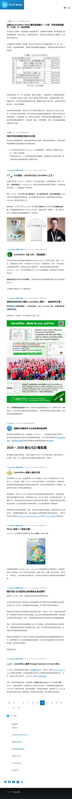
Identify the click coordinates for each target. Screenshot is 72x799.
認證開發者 (34, 670)
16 (61, 703)
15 (57, 703)
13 (47, 703)
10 (33, 703)
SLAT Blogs (15, 4)
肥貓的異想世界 (17, 742)
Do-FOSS (50, 440)
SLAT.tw (11, 423)
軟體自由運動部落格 (18, 749)
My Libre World (16, 763)
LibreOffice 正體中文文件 (19, 734)
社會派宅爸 (15, 770)
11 (38, 703)
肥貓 (10, 21)
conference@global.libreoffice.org (29, 516)
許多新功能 (42, 676)
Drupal (16, 792)
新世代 (14, 306)
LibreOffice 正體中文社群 (16, 170)
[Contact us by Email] (13, 782)
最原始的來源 (18, 440)
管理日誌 (14, 727)
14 (52, 703)
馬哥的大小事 (16, 756)
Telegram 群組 (50, 516)
